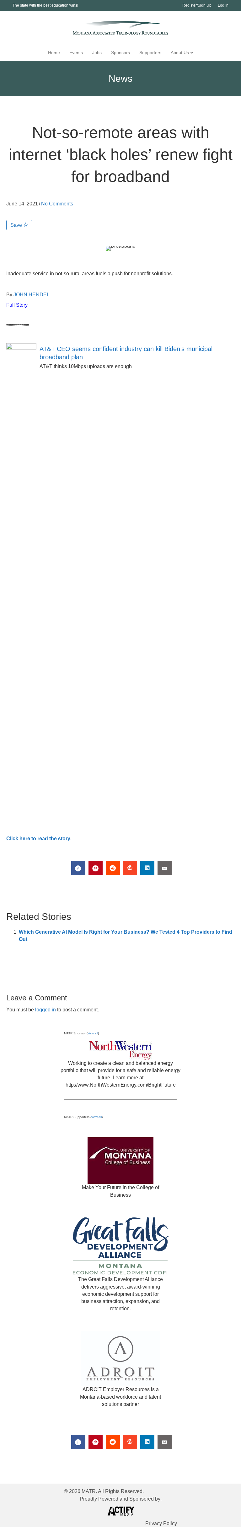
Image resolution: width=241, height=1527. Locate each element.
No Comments (57, 203)
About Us (180, 52)
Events (76, 52)
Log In (223, 5)
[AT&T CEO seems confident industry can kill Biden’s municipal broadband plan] (21, 578)
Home (54, 52)
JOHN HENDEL (31, 294)
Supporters (150, 52)
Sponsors (120, 52)
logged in (45, 1009)
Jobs (97, 52)
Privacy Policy (161, 1523)
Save (16, 225)
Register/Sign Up (197, 5)
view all (93, 1033)
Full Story (17, 305)
